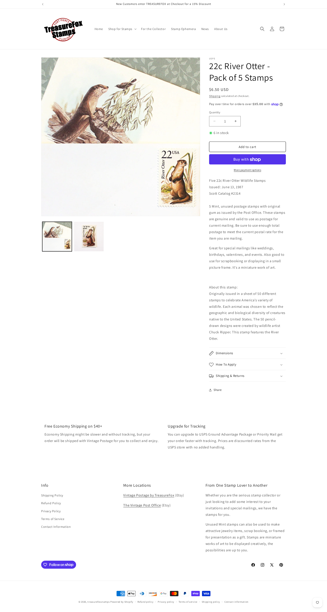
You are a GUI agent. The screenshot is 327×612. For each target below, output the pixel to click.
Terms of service (188, 601)
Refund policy (145, 601)
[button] (122, 29)
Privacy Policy (51, 511)
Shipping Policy (52, 495)
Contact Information (56, 527)
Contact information (236, 601)
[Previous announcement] (43, 4)
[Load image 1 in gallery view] (57, 236)
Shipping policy (211, 601)
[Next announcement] (284, 4)
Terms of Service (53, 519)
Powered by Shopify (121, 601)
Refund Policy (51, 503)
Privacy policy (166, 601)
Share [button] (218, 390)
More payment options (247, 170)
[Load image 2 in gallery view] (89, 236)
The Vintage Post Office (142, 505)
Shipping (214, 96)
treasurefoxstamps (98, 601)
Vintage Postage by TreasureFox (148, 495)
